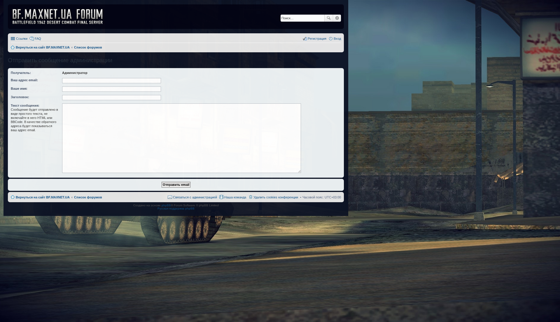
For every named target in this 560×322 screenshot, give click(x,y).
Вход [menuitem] (337, 38)
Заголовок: (20, 97)
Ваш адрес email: (24, 80)
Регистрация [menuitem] (317, 38)
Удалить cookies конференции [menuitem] (275, 197)
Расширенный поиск (337, 18)
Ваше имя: (19, 88)
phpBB (166, 205)
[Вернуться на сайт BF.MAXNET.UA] (61, 16)
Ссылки (21, 38)
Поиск (328, 18)
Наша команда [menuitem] (235, 197)
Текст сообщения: (25, 105)
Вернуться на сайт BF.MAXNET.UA (43, 197)
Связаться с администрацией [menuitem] (195, 197)
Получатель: (21, 73)
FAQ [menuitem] (38, 38)
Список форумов (88, 197)
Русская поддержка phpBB (176, 208)
